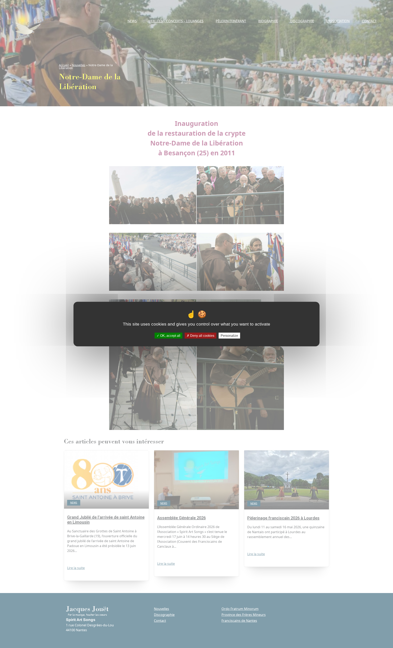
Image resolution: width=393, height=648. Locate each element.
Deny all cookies (201, 335)
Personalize (229, 335)
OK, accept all (169, 335)
